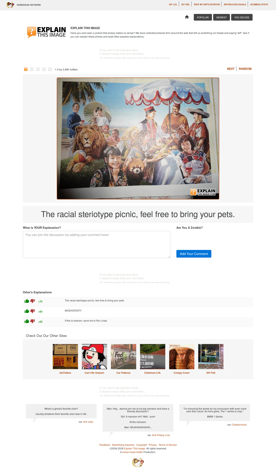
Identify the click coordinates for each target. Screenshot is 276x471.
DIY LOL (173, 4)
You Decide (241, 17)
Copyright (141, 444)
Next (231, 69)
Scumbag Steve (259, 4)
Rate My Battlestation (207, 4)
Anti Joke (88, 421)
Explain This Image (134, 448)
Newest (221, 17)
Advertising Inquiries (123, 444)
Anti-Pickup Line (161, 435)
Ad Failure (65, 372)
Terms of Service (168, 444)
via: (81, 421)
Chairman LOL (152, 372)
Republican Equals (235, 4)
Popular (203, 17)
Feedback (104, 444)
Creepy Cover (182, 372)
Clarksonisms (239, 424)
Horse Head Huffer (132, 452)
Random (245, 69)
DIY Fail (185, 4)
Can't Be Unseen (94, 372)
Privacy (153, 444)
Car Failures (123, 372)
